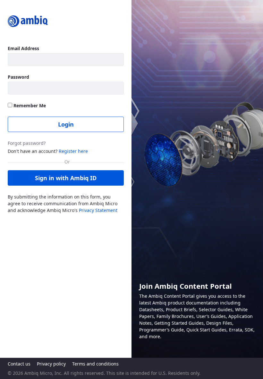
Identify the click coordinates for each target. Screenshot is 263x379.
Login (66, 124)
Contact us (19, 364)
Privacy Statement (98, 210)
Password (18, 77)
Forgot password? (27, 143)
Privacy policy (51, 364)
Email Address (23, 48)
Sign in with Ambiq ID (66, 178)
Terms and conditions (95, 364)
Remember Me (29, 105)
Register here (73, 151)
